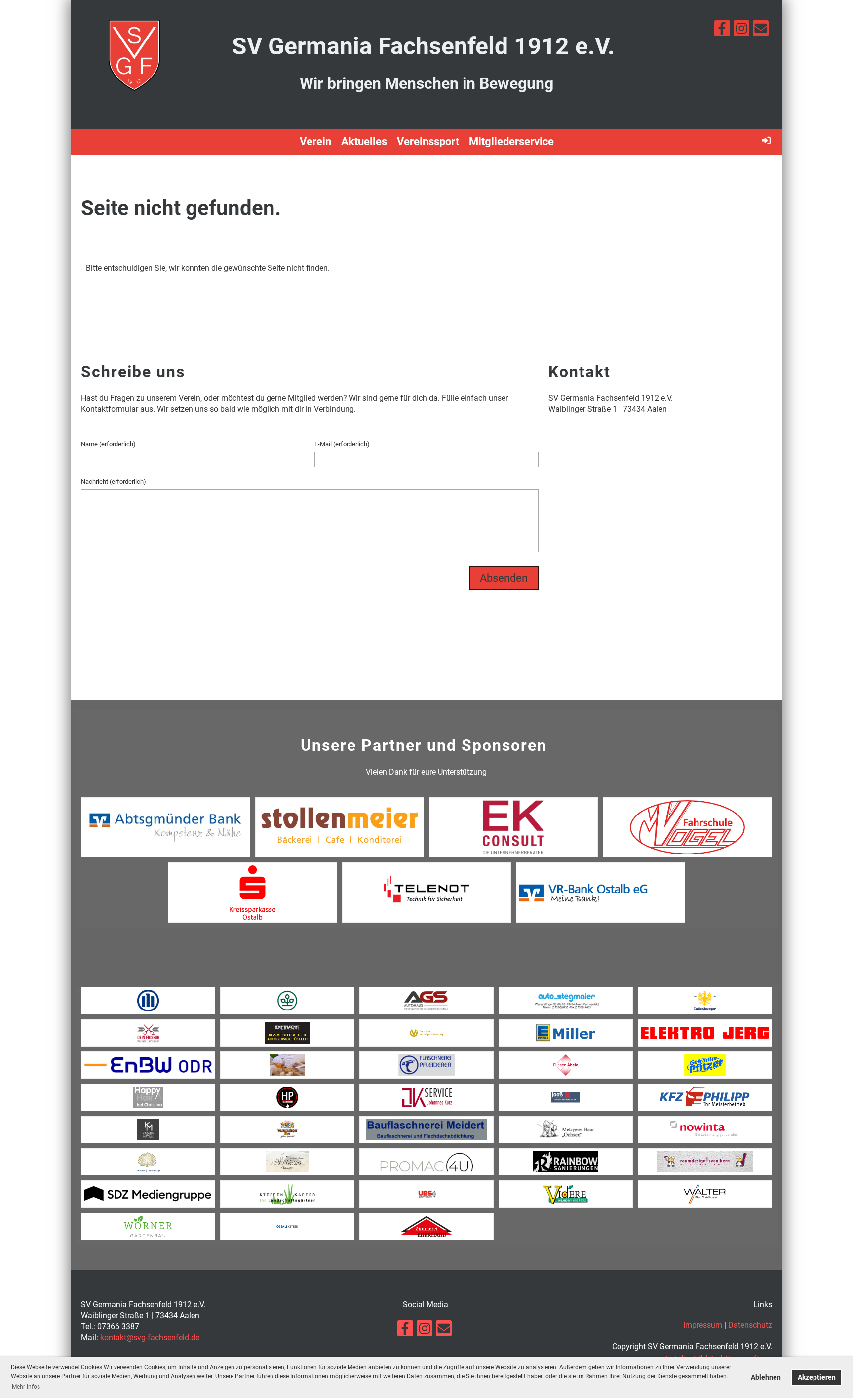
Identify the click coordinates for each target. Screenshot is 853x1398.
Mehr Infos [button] (26, 1386)
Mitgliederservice (511, 141)
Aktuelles (364, 141)
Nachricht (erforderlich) (113, 481)
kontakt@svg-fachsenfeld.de (149, 1337)
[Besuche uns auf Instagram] (741, 30)
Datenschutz (750, 1325)
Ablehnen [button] (766, 1377)
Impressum (702, 1325)
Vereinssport (428, 141)
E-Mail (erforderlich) (342, 444)
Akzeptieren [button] (817, 1377)
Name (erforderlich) (108, 444)
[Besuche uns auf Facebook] (722, 30)
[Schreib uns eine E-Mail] (761, 30)
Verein (315, 141)
